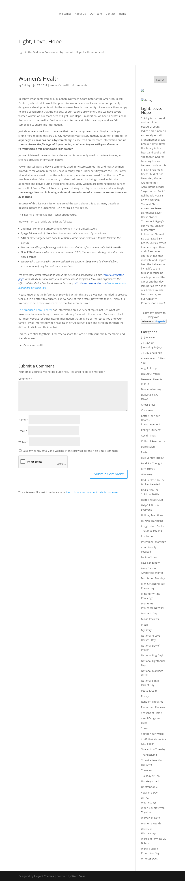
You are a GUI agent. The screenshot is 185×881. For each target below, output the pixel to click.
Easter (145, 452)
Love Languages (150, 562)
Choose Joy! (148, 404)
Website (23, 442)
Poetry (145, 696)
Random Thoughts (152, 701)
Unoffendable (149, 787)
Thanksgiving (149, 754)
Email (22, 431)
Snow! (144, 728)
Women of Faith (150, 818)
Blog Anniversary (151, 389)
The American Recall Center (35, 310)
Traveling (146, 770)
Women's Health (60, 85)
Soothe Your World (152, 733)
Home (122, 13)
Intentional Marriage (153, 542)
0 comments (79, 85)
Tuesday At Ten (150, 776)
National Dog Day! (152, 655)
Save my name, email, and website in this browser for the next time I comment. (71, 450)
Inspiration (147, 536)
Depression (148, 446)
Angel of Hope (149, 368)
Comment (25, 378)
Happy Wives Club (152, 499)
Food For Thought (151, 463)
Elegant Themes (44, 876)
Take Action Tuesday (153, 749)
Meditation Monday (153, 578)
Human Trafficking (152, 521)
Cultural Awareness (153, 441)
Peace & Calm (149, 690)
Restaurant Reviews (153, 707)
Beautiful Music (150, 373)
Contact (110, 13)
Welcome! (65, 13)
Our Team (96, 13)
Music (144, 624)
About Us (80, 13)
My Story (146, 630)
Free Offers (148, 469)
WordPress (78, 876)
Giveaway (146, 474)
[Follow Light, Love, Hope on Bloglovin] (154, 322)
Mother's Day (149, 613)
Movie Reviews (150, 619)
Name (23, 419)
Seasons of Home (151, 713)
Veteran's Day (149, 792)
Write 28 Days (149, 858)
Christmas (147, 410)
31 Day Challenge (151, 352)
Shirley (26, 85)
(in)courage (148, 337)
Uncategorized (150, 781)
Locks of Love (149, 557)
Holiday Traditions (152, 515)
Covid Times (148, 435)
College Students (151, 430)
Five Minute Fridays (153, 457)
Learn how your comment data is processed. (93, 492)
